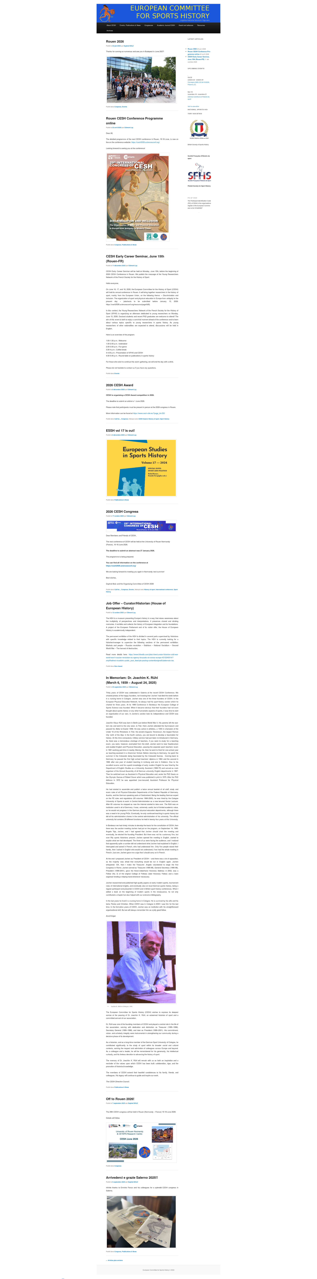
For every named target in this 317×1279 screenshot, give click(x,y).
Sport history (164, 419)
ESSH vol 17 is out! (120, 430)
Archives (110, 30)
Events (124, 107)
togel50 (63, 1278)
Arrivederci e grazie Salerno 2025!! (132, 1177)
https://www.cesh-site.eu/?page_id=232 (149, 413)
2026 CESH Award (119, 385)
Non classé (118, 666)
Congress (117, 107)
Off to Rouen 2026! (120, 1098)
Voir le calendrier (193, 106)
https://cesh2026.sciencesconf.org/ (145, 142)
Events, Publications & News (130, 25)
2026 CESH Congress (122, 511)
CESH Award (143, 419)
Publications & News (129, 245)
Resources (201, 25)
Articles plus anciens (114, 1260)
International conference (164, 589)
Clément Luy (128, 127)
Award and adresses (186, 25)
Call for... (117, 419)
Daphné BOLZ (128, 46)
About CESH (111, 25)
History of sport (153, 419)
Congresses (149, 25)
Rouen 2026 (115, 41)
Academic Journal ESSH (166, 25)
